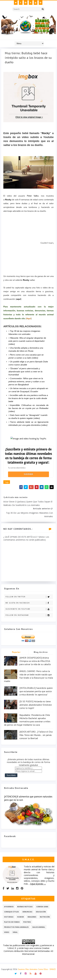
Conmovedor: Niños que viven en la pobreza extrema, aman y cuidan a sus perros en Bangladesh (26, 381)
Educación (41, 912)
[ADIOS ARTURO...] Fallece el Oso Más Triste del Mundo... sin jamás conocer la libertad (36, 735)
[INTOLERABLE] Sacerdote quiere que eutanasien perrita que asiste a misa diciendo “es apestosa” (36, 691)
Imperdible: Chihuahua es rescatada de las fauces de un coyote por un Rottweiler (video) (28, 408)
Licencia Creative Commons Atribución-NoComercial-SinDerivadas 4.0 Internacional (28, 951)
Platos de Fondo (12, 922)
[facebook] (21, 2)
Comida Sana (42, 906)
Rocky (46, 133)
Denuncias (27, 912)
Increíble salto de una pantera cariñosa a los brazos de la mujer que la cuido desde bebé (28, 398)
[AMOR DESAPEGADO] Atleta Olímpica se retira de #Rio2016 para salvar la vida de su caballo (35, 661)
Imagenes (31, 917)
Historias (8, 917)
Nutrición (45, 917)
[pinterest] (40, 2)
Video (6, 932)
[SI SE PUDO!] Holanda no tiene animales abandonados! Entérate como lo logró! (35, 704)
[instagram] (25, 2)
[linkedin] (12, 888)
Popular (16, 652)
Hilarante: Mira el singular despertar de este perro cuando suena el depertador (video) (27, 341)
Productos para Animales (16, 927)
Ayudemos (9, 906)
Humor (20, 917)
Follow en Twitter (15, 597)
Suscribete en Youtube (18, 609)
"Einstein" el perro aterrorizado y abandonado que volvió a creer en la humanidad (25, 371)
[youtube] (35, 2)
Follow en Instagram (17, 615)
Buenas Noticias (25, 906)
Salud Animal (38, 927)
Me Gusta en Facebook (18, 603)
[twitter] (16, 2)
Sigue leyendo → (38, 883)
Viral (15, 932)
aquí (18, 299)
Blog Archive (41, 652)
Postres (27, 922)
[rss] (30, 2)
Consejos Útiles (11, 912)
